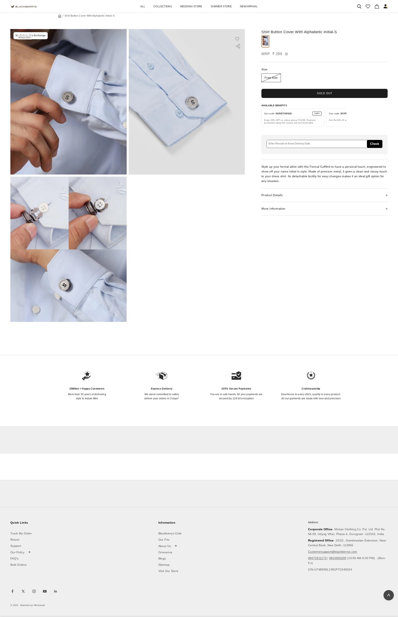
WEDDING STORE (191, 6)
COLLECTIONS (162, 6)
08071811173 (317, 558)
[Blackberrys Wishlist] (368, 6)
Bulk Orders (18, 564)
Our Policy (20, 552)
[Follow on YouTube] (45, 591)
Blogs (162, 558)
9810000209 (337, 558)
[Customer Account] (385, 6)
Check (374, 143)
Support (15, 545)
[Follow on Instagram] (34, 591)
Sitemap (164, 564)
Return (15, 539)
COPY (317, 113)
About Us (167, 546)
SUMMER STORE (221, 6)
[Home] (59, 16)
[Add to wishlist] (239, 38)
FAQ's (14, 558)
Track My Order (21, 533)
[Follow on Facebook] (12, 591)
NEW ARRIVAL (249, 6)
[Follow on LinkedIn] (55, 591)
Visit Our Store (168, 571)
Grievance (165, 552)
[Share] (238, 46)
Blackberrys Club (170, 533)
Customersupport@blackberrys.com (332, 551)
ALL (142, 6)
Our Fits (163, 539)
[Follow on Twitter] (23, 591)
